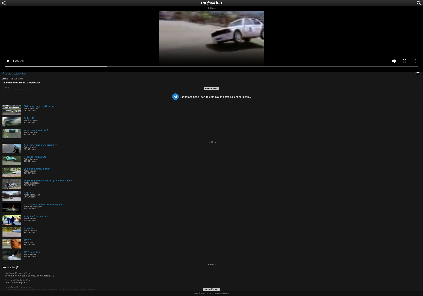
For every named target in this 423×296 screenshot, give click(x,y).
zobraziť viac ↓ (212, 89)
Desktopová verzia (221, 293)
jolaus (5, 79)
